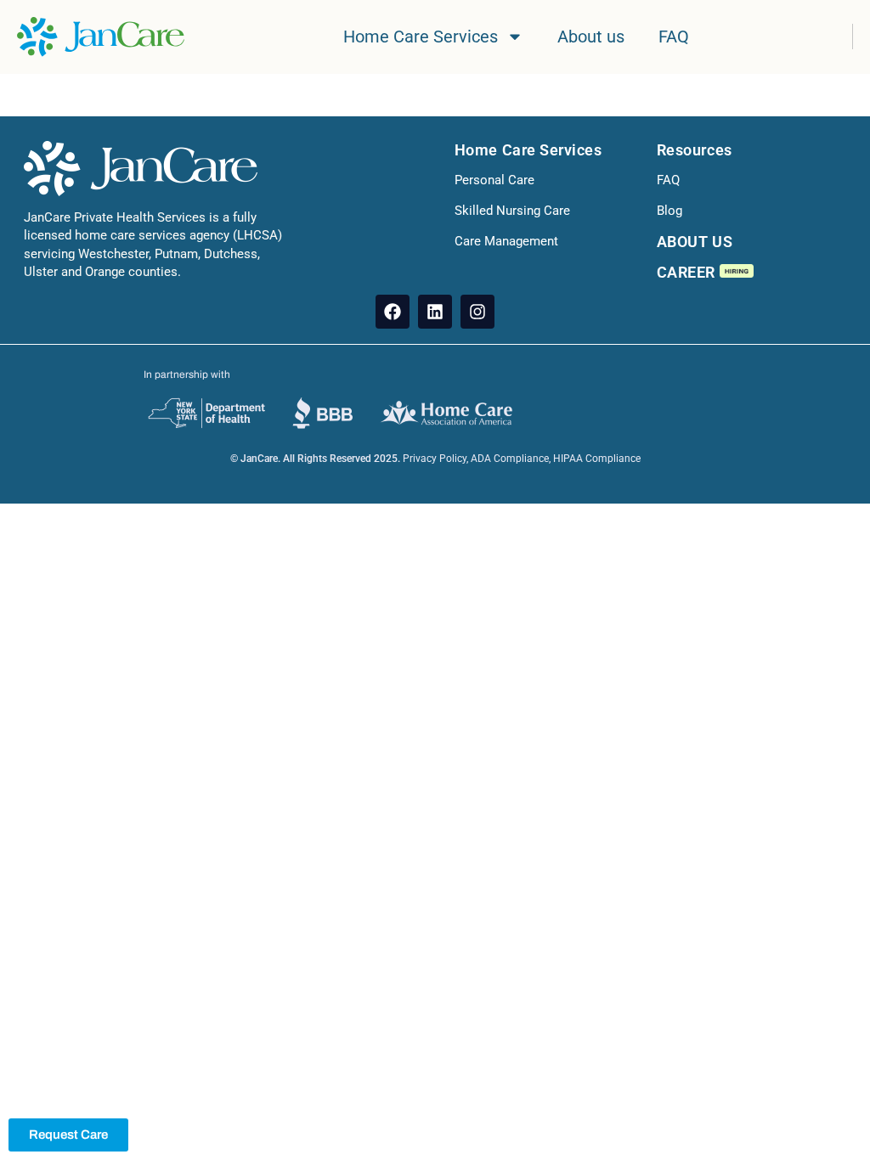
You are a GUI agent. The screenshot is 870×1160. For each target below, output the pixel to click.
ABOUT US (694, 242)
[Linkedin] (435, 312)
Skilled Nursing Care (512, 210)
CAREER (688, 272)
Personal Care (494, 180)
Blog (669, 210)
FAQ (673, 36)
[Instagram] (477, 312)
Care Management (506, 241)
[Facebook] (393, 312)
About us (590, 36)
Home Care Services (420, 36)
